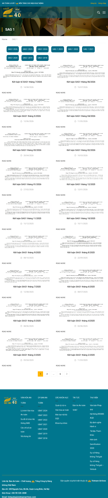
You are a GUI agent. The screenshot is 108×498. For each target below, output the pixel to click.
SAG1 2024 (42, 49)
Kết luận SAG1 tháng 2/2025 (81, 355)
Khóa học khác (61, 423)
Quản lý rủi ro (60, 405)
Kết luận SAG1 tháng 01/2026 (27, 184)
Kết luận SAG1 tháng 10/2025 (81, 218)
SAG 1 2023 (58, 49)
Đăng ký (93, 3)
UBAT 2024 (42, 411)
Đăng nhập (102, 3)
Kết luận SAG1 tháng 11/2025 (27, 218)
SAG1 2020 (13, 58)
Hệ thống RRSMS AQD (97, 416)
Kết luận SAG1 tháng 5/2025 (27, 321)
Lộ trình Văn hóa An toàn (27, 413)
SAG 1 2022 (73, 49)
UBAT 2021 (42, 424)
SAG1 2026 (13, 49)
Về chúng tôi (26, 436)
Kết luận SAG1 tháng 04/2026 (81, 116)
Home (4, 39)
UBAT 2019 (42, 434)
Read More (6, 92)
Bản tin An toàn (79, 405)
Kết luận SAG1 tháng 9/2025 (27, 252)
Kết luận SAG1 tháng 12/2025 (81, 184)
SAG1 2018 (42, 58)
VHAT (75, 410)
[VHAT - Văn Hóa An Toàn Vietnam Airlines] (12, 12)
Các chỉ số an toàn (26, 430)
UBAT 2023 (42, 415)
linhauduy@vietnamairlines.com (22, 497)
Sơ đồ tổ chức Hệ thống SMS (28, 421)
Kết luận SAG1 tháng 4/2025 (81, 321)
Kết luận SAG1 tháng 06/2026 (81, 82)
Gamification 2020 (95, 446)
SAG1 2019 (27, 58)
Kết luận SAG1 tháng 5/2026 (27, 116)
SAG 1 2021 (88, 49)
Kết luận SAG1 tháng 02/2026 (81, 150)
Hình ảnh (93, 440)
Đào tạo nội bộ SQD (61, 417)
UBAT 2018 (42, 438)
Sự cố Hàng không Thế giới (96, 455)
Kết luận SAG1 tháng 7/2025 (27, 286)
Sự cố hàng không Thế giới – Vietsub (97, 465)
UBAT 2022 (42, 420)
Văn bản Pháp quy (96, 407)
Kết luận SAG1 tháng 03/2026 (27, 150)
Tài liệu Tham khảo (95, 433)
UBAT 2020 (42, 429)
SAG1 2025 (27, 49)
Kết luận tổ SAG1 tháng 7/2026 (27, 82)
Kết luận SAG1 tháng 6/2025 (81, 286)
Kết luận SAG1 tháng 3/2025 (27, 355)
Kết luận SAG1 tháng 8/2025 (81, 252)
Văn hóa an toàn (62, 410)
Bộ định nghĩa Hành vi (95, 424)
